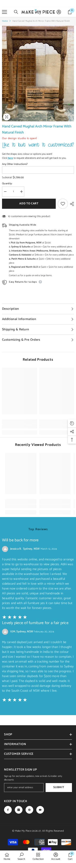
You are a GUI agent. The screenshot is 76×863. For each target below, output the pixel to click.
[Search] (16, 12)
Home (5, 21)
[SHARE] (71, 204)
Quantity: (7, 184)
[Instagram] (18, 810)
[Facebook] (8, 810)
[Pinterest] (29, 810)
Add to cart (28, 203)
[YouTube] (40, 810)
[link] (19, 426)
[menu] (4, 12)
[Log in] (58, 12)
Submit (58, 787)
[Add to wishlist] (63, 204)
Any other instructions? (15, 164)
